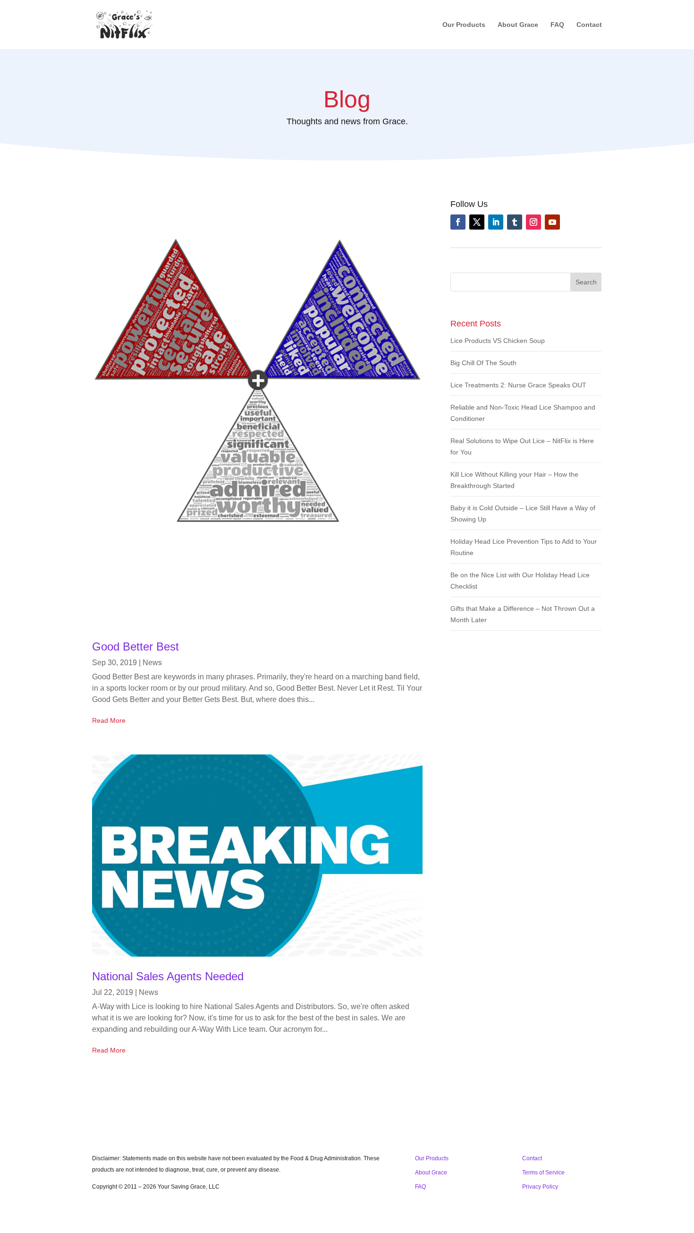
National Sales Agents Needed (168, 976)
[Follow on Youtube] (552, 222)
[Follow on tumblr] (514, 222)
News (152, 663)
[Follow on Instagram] (533, 222)
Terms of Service (543, 1172)
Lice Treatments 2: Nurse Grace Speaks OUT (518, 385)
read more (109, 720)
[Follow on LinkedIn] (495, 222)
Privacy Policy (540, 1186)
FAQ (557, 24)
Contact (589, 24)
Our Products (463, 24)
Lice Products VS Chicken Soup (497, 340)
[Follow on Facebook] (457, 222)
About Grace (518, 24)
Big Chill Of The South (483, 363)
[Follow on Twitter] (476, 222)
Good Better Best (135, 646)
